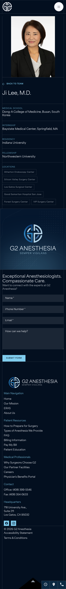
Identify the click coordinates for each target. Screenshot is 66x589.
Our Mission (11, 404)
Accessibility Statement (18, 533)
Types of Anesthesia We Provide (23, 431)
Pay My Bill (10, 445)
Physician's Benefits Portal (19, 477)
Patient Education (14, 450)
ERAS (7, 408)
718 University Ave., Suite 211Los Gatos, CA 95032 (16, 511)
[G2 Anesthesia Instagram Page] (13, 523)
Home (7, 399)
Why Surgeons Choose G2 (20, 463)
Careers (9, 472)
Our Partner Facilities (17, 467)
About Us (9, 413)
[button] (58, 6)
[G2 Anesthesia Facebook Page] (6, 523)
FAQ (6, 435)
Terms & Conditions (15, 538)
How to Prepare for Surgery (21, 426)
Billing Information (15, 440)
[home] (7, 6)
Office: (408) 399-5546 (18, 490)
